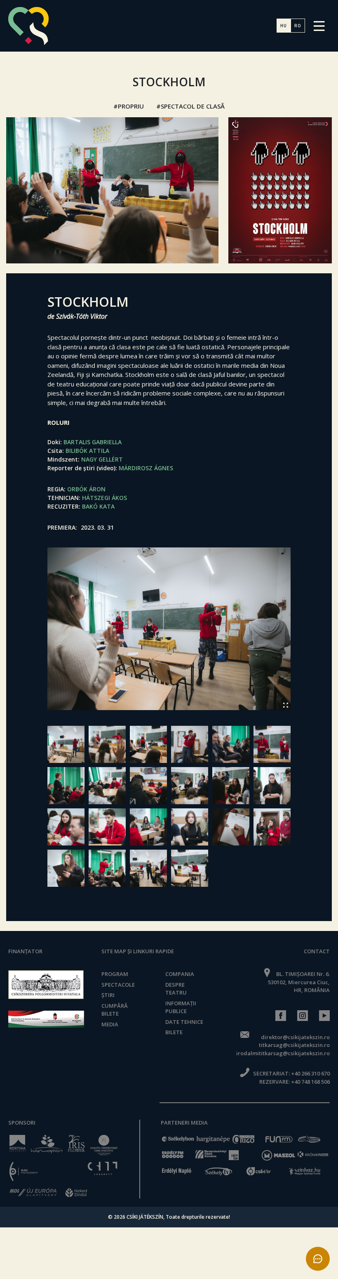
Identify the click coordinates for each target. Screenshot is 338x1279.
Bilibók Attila (87, 451)
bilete (174, 1032)
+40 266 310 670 (310, 1073)
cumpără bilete (114, 1010)
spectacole (118, 984)
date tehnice (184, 1022)
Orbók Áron (86, 489)
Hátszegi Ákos (104, 498)
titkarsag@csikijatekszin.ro (294, 1045)
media (109, 1024)
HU (283, 25)
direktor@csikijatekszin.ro (295, 1037)
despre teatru (176, 989)
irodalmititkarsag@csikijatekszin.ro (283, 1053)
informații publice (180, 1007)
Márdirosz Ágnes (146, 468)
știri (108, 995)
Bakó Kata (98, 506)
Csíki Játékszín (145, 1216)
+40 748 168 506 (310, 1081)
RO (297, 25)
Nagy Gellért (102, 459)
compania (179, 974)
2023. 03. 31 (97, 527)
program (114, 974)
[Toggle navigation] (319, 26)
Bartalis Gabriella (92, 442)
